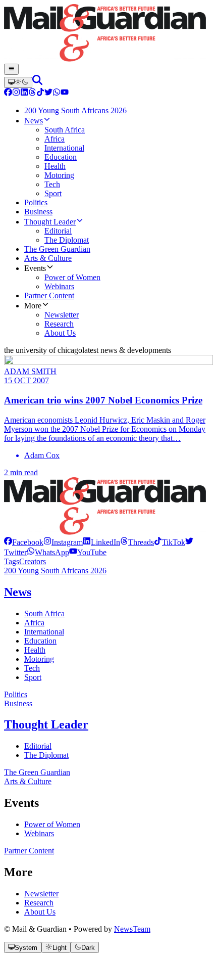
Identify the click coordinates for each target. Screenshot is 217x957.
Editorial (37, 746)
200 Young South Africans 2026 (55, 570)
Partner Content (29, 850)
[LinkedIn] (24, 93)
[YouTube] (65, 93)
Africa (34, 622)
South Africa (44, 613)
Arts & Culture (27, 781)
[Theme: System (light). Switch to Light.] (18, 82)
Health (34, 650)
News (17, 592)
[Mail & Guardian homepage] (108, 34)
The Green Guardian (37, 772)
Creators (32, 561)
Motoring (39, 659)
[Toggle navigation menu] (11, 69)
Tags (11, 561)
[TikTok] (40, 93)
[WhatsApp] (56, 93)
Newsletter (41, 893)
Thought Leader (46, 724)
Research (38, 902)
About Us (40, 911)
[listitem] (23, 542)
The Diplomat (46, 755)
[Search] (37, 82)
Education (40, 640)
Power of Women (52, 824)
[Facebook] (8, 93)
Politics (15, 694)
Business (18, 703)
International (44, 631)
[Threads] (32, 93)
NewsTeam (132, 929)
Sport (32, 677)
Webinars (39, 833)
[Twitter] (48, 93)
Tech (32, 668)
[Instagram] (16, 93)
